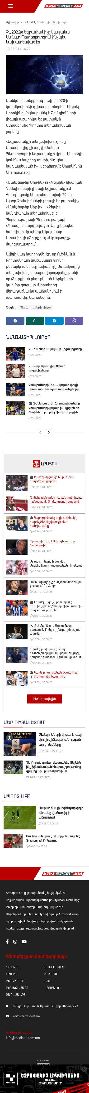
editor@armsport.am (26, 1016)
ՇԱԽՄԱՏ (51, 974)
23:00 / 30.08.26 (42, 662)
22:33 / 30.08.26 (42, 682)
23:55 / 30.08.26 (42, 571)
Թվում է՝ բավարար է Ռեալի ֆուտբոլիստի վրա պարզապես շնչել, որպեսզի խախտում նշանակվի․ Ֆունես (56, 653)
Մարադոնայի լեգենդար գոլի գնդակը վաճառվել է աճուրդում (61, 812)
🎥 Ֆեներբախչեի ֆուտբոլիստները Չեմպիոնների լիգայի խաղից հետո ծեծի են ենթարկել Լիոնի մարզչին (54, 408)
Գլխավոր (12, 22)
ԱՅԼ (47, 981)
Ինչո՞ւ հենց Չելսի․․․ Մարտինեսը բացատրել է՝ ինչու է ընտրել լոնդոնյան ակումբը (55, 630)
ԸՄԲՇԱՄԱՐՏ (16, 995)
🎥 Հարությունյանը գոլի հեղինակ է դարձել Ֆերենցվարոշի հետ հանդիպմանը (53, 522)
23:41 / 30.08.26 (42, 591)
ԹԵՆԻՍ (12, 974)
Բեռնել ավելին (44, 699)
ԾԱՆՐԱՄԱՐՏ (54, 967)
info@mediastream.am (23, 1038)
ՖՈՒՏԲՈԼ (30, 22)
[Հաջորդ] (48, 432)
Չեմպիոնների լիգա (54, 22)
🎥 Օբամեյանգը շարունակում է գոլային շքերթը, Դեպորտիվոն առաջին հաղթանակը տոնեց (56, 606)
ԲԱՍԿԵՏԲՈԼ (15, 981)
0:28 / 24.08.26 (49, 823)
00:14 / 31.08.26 (42, 531)
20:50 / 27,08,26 (52, 751)
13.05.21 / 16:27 (18, 49)
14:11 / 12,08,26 (40, 777)
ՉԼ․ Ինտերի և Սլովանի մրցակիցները (55, 349)
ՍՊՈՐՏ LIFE (52, 988)
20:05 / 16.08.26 (37, 846)
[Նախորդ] (40, 432)
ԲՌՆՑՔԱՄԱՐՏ (17, 988)
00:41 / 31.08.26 (42, 487)
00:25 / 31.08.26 (42, 507)
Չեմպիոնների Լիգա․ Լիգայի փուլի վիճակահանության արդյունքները (61, 739)
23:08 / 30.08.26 (42, 639)
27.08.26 (36, 355)
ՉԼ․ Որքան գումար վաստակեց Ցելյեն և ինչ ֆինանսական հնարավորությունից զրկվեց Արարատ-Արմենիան (53, 767)
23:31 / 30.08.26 (42, 615)
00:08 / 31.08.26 (42, 551)
